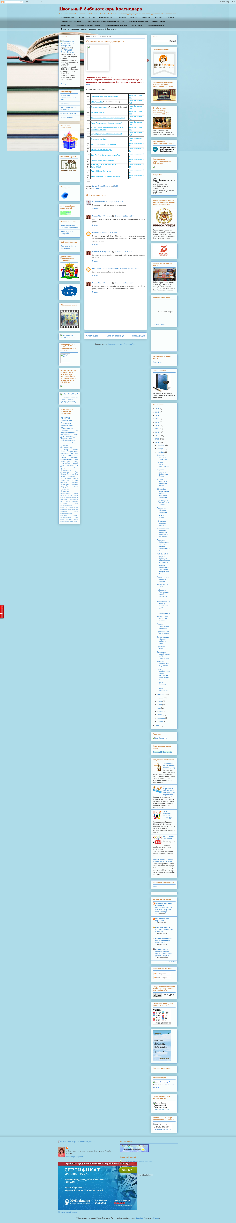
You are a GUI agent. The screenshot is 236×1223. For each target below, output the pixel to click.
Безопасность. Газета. (69, 478)
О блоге (92, 18)
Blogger (156, 1218)
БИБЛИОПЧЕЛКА (162, 927)
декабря (160, 445)
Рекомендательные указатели (116, 25)
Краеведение (65, 25)
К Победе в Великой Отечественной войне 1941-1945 (105, 22)
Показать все (171, 961)
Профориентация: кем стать (163, 633)
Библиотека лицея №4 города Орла (163, 939)
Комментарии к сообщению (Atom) (122, 344)
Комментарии (161, 978)
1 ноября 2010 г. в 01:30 (124, 216)
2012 (157, 436)
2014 (157, 429)
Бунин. (76, 493)
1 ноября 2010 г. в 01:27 (115, 202)
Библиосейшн (161, 949)
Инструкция (157, 362)
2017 (157, 419)
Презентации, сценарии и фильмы (87, 25)
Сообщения (161, 974)
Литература (64, 472)
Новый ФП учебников (156, 25)
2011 (157, 439)
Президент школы (161, 648)
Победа (75, 462)
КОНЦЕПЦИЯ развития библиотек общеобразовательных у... (163, 558)
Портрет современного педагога (163, 626)
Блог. (76, 459)
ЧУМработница (98, 202)
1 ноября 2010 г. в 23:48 (124, 252)
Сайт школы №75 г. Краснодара (68, 247)
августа (160, 698)
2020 (157, 409)
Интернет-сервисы (159, 22)
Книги (76, 435)
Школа (63, 457)
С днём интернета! (162, 689)
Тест (76, 474)
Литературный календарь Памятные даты (69, 453)
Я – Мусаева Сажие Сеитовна (68, 51)
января (160, 721)
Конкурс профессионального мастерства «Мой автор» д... (163, 674)
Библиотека (66, 421)
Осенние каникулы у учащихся (162, 457)
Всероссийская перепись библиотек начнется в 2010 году (163, 533)
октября (160, 452)
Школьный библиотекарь (69, 458)
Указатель (69, 519)
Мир (77, 509)
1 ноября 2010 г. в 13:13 (109, 233)
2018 (157, 415)
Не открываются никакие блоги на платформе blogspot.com (169, 790)
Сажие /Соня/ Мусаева (101, 186)
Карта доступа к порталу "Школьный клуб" (163, 605)
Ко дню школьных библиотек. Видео (162, 482)
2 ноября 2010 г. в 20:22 (129, 268)
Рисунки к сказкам (97, 112)
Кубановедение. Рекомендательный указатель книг (163, 594)
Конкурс (65, 417)
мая (159, 708)
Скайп (62, 519)
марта (159, 715)
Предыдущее (138, 336)
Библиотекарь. (65, 464)
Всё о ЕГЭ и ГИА (138, 25)
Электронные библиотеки (138, 22)
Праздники (65, 423)
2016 (157, 422)
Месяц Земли (160, 942)
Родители (70, 474)
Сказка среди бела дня (99, 107)
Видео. (75, 464)
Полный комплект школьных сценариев (69, 227)
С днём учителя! (161, 684)
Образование (66, 428)
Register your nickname (67, 1212)
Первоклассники (65, 517)
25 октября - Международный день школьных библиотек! (163, 493)
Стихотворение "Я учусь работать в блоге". (163, 640)
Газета (62, 462)
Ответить (95, 208)
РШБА (76, 517)
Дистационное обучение (66, 448)
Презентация (65, 491)
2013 (157, 432)
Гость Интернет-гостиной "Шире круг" (167, 814)
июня (159, 705)
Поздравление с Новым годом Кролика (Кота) (169, 766)
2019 (157, 412)
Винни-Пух (63, 495)
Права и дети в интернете (66, 233)
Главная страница (67, 18)
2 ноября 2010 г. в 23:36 (124, 283)
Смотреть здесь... (160, 324)
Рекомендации (72, 455)
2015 (157, 425)
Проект (75, 430)
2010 (157, 442)
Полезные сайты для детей (71, 22)
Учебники (64, 430)
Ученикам (122, 18)
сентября (161, 694)
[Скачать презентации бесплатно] (69, 328)
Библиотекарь (67, 425)
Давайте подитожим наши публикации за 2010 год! (163, 860)
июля (159, 701)
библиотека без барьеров (162, 920)
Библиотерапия (65, 493)
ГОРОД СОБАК (97, 102)
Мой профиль (65, 83)
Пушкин (63, 474)
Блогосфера (65, 103)
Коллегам (158, 18)
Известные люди (69, 503)
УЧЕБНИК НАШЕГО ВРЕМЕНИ (163, 904)
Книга (62, 451)
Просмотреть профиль (75, 1157)
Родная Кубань (66, 117)
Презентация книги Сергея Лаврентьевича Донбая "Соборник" (163, 954)
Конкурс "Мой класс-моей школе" (162, 619)
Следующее (92, 336)
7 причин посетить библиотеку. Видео (162, 473)
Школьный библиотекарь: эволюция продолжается (163, 569)
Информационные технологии (67, 434)
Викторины (97, 189)
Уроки (62, 476)
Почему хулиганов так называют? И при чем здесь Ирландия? (163, 910)
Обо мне (82, 18)
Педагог (76, 515)
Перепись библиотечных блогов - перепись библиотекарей (163, 545)
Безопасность (73, 476)
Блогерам (170, 18)
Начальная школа (69, 511)
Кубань (69, 462)
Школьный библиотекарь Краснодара (100, 8)
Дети (62, 437)
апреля (160, 711)
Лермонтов (71, 509)
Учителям (134, 18)
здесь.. (89, 85)
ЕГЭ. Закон (65, 501)
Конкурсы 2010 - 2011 (163, 586)
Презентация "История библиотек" (162, 510)
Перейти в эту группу (161, 1109)
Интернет (74, 449)
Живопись (75, 501)
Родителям (146, 18)
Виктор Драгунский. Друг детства (103, 144)
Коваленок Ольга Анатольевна (105, 268)
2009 (157, 726)
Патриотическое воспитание (67, 440)
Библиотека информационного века (68, 97)
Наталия (95, 233)
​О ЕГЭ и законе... (161, 517)
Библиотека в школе (106, 18)
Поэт (76, 472)
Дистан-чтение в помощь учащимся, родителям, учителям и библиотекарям (89, 29)
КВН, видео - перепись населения (162, 523)
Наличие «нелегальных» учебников (163, 664)
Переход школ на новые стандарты (163, 579)
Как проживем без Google (168, 837)
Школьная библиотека (69, 442)
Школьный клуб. (72, 521)
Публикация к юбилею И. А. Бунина (163, 503)
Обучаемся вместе (68, 113)
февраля (161, 718)
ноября (160, 448)
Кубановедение (72, 437)
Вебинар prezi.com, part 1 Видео (163, 464)
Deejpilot (139, 1218)
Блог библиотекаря (163, 612)
